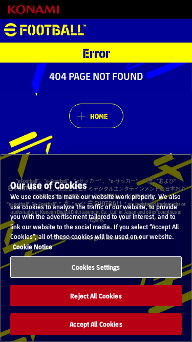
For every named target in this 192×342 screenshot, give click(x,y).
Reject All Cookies (95, 295)
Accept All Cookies (96, 324)
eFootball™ (45, 30)
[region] (96, 248)
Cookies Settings (96, 267)
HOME (99, 116)
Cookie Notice (32, 246)
